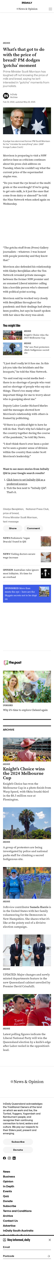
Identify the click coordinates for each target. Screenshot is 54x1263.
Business (9, 1176)
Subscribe (18, 1142)
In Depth (8, 1186)
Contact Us (10, 1220)
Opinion (8, 1181)
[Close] (50, 1240)
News (6, 1171)
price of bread (11, 513)
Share (13, 528)
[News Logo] (27, 9)
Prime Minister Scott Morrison (20, 517)
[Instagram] (9, 1158)
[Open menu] (50, 9)
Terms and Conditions (17, 1210)
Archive (8, 1215)
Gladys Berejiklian (13, 509)
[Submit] (48, 1256)
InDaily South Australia (18, 1230)
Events (7, 1191)
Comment (33, 528)
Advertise (9, 1225)
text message (11, 521)
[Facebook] (4, 1158)
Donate (18, 1150)
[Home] (27, 3)
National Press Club (37, 509)
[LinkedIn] (14, 1158)
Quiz (6, 1196)
